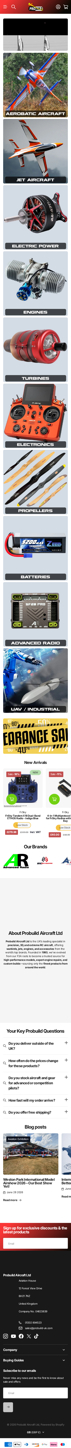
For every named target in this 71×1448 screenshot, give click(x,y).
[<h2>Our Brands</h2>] (16, 861)
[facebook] (21, 1336)
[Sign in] (58, 6)
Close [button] (35, 1349)
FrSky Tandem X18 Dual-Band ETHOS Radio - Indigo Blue (22, 817)
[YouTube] (13, 1336)
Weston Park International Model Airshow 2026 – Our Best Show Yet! (29, 1183)
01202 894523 (33, 1322)
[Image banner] (35, 85)
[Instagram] (5, 1336)
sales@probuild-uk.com (38, 1328)
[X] (29, 1336)
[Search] (13, 7)
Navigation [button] (5, 7)
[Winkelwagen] (65, 6)
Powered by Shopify (52, 1424)
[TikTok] (36, 1336)
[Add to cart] (11, 799)
